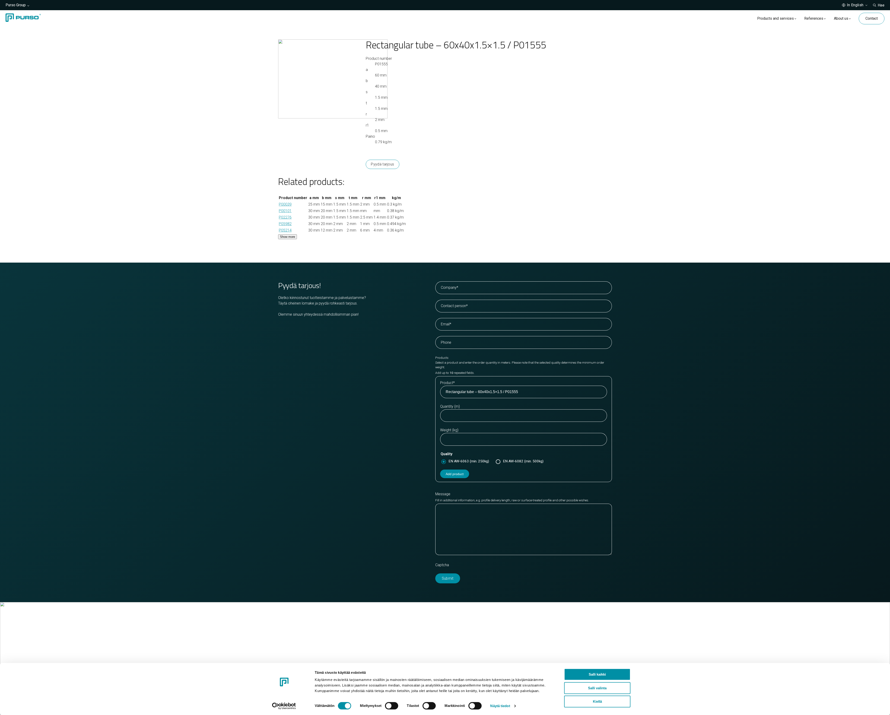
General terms (462, 650)
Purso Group (16, 5)
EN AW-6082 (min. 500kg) (523, 461)
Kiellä (597, 701)
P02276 (285, 217)
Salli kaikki (597, 674)
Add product (455, 474)
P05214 (285, 230)
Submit (448, 578)
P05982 (285, 224)
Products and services (775, 18)
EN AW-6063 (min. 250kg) (468, 461)
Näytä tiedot (500, 706)
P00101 (285, 211)
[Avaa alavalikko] (795, 18)
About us (841, 18)
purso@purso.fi (463, 634)
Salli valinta (597, 688)
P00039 (285, 204)
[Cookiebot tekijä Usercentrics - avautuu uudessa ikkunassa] (284, 705)
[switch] (391, 705)
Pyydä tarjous (382, 164)
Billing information (465, 645)
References (813, 18)
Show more (287, 236)
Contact (871, 18)
